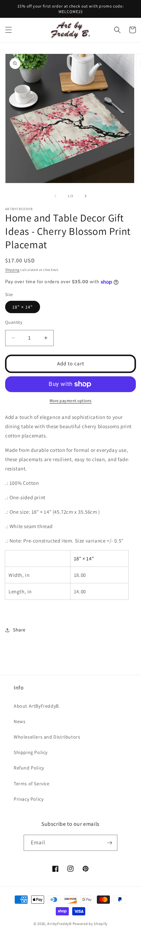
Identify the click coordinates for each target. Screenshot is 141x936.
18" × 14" (22, 307)
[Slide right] (85, 196)
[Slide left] (55, 196)
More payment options (71, 400)
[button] (8, 29)
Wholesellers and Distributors (47, 737)
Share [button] (19, 630)
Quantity (13, 322)
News (19, 721)
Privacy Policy (28, 799)
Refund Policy (29, 768)
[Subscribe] (109, 843)
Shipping (12, 269)
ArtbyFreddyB (59, 923)
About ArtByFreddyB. (37, 706)
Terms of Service (32, 783)
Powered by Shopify (90, 923)
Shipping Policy (31, 752)
